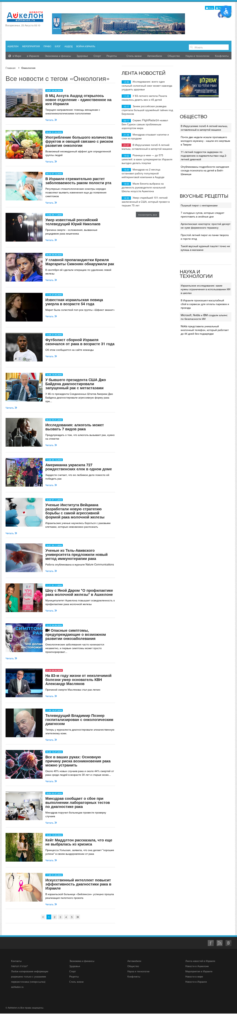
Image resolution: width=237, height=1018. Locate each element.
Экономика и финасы (58, 56)
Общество (174, 56)
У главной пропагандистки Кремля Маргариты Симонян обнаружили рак (79, 261)
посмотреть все (147, 214)
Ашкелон (13, 46)
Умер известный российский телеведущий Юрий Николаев (72, 221)
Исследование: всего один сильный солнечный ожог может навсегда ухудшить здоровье (147, 85)
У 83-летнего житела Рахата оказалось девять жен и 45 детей (144, 97)
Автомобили (154, 56)
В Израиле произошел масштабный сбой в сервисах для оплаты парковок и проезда (205, 303)
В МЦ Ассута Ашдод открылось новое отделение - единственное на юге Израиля (78, 99)
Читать (49, 120)
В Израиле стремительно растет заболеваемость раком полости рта (78, 180)
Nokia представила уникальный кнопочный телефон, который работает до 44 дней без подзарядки (205, 329)
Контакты (16, 961)
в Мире (16, 56)
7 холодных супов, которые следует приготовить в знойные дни (202, 214)
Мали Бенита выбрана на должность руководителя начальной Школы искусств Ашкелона (144, 187)
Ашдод (68, 46)
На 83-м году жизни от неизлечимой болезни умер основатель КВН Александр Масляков (78, 679)
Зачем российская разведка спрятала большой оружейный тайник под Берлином (147, 109)
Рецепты (111, 56)
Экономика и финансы (81, 961)
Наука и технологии (197, 56)
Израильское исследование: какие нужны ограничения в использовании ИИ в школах (205, 289)
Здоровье (82, 56)
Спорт (97, 56)
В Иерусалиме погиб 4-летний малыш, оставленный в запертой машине (147, 146)
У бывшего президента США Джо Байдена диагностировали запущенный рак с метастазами (75, 383)
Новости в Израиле (196, 981)
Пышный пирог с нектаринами (199, 205)
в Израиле (33, 56)
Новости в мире (194, 976)
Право (47, 46)
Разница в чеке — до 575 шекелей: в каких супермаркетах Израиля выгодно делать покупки (147, 159)
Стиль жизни (134, 56)
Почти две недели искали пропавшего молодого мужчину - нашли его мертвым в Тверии (205, 140)
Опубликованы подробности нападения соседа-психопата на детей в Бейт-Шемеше (205, 170)
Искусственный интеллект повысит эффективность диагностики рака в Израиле (78, 884)
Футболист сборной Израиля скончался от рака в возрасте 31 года (79, 341)
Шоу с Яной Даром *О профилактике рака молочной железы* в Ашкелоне (79, 592)
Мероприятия (31, 46)
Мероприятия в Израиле (198, 971)
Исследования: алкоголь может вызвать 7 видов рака (74, 426)
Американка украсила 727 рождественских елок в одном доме (78, 466)
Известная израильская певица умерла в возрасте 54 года (74, 301)
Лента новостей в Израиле (200, 961)
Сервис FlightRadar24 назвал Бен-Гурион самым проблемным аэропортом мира (145, 124)
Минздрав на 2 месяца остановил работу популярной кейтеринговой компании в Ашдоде (143, 173)
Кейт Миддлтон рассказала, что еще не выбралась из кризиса (78, 842)
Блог (58, 46)
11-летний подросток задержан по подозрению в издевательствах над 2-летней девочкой (204, 155)
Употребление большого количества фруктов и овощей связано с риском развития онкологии (79, 141)
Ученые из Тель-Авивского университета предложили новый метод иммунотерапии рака (76, 554)
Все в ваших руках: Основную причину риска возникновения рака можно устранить (78, 761)
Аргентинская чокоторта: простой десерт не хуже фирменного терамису (205, 225)
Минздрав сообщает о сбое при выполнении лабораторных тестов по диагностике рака (77, 802)
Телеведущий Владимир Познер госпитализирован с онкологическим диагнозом (79, 719)
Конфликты (222, 56)
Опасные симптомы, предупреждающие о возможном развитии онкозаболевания (75, 634)
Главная (11, 68)
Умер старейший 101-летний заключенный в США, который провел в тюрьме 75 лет (146, 201)
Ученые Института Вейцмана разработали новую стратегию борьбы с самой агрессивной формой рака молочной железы (74, 511)
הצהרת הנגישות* (19, 966)
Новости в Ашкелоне (197, 966)
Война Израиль (85, 46)
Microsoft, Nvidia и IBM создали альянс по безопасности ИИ (204, 317)
